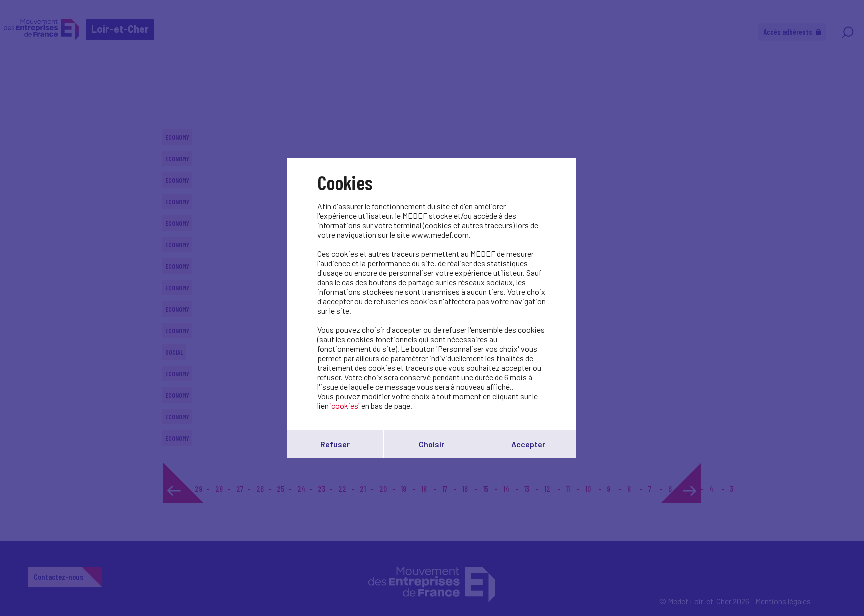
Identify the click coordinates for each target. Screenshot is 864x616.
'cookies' (345, 405)
